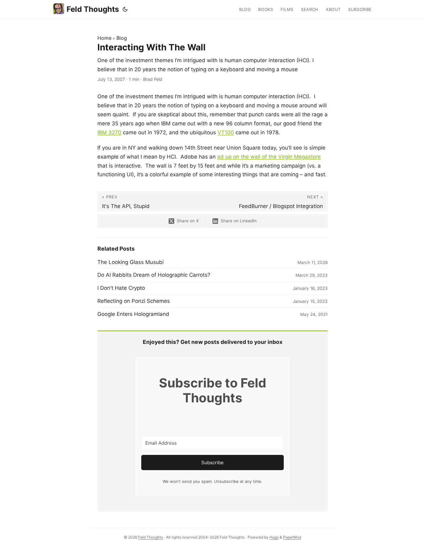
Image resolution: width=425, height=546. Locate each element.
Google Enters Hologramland (133, 314)
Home (104, 38)
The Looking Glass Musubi (130, 262)
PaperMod (292, 537)
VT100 (225, 132)
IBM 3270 (109, 132)
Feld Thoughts (93, 9)
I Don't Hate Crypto (121, 288)
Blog (121, 38)
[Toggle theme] (125, 9)
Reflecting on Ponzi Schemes (133, 301)
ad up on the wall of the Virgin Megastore (269, 157)
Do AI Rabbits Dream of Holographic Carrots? (153, 275)
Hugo (274, 537)
